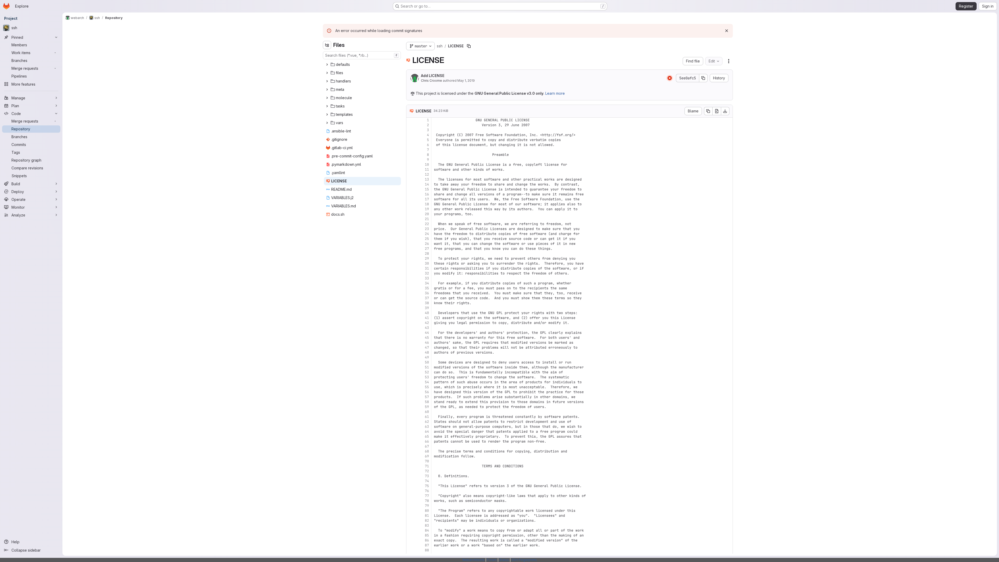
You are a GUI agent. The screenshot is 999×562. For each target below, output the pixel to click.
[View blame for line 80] (410, 510)
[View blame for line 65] (410, 436)
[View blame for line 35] (410, 288)
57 (427, 397)
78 (427, 501)
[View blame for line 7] (410, 149)
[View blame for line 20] (410, 214)
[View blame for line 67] (410, 446)
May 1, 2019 (466, 80)
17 (427, 199)
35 (427, 288)
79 (427, 505)
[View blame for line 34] (410, 283)
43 (427, 327)
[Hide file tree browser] (327, 45)
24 (427, 234)
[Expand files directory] (327, 73)
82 (427, 520)
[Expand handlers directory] (327, 81)
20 (427, 214)
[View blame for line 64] (410, 431)
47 (427, 347)
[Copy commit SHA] (703, 78)
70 (427, 461)
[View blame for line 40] (410, 312)
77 (427, 496)
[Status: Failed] (670, 78)
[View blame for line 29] (410, 258)
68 (427, 451)
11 (427, 169)
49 (427, 357)
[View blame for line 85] (410, 535)
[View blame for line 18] (410, 204)
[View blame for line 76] (410, 490)
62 (427, 421)
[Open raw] (717, 111)
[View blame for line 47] (410, 347)
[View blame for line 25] (410, 238)
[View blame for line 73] (410, 476)
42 (427, 323)
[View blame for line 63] (410, 426)
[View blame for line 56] (410, 391)
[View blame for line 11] (410, 169)
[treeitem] (362, 64)
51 (427, 367)
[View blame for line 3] (410, 129)
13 (427, 179)
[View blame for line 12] (410, 174)
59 (427, 407)
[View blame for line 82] (410, 520)
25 (427, 239)
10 (427, 164)
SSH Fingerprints (524, 560)
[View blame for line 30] (410, 263)
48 (427, 352)
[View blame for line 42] (410, 322)
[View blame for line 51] (410, 367)
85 (427, 535)
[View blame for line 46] (410, 342)
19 (427, 209)
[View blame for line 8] (410, 154)
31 (427, 268)
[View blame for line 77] (410, 495)
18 (427, 204)
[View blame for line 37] (410, 298)
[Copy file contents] (708, 111)
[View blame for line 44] (410, 332)
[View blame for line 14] (410, 184)
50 (427, 362)
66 (427, 441)
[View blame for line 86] (410, 540)
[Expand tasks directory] (327, 106)
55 (427, 387)
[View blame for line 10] (410, 164)
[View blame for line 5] (410, 139)
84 (427, 530)
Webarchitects (473, 560)
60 (427, 412)
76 (427, 491)
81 (427, 515)
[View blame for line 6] (410, 144)
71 (427, 466)
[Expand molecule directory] (327, 98)
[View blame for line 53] (410, 377)
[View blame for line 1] (410, 120)
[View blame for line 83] (410, 525)
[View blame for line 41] (410, 317)
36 (427, 293)
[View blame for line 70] (410, 461)
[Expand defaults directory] (327, 64)
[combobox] (362, 55)
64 (427, 431)
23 (427, 229)
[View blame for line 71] (410, 466)
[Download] (725, 111)
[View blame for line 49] (410, 357)
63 (427, 426)
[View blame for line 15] (410, 189)
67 (427, 446)
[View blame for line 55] (410, 387)
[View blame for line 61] (410, 416)
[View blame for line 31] (410, 268)
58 (427, 402)
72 (427, 471)
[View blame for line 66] (410, 441)
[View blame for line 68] (410, 451)
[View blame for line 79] (410, 505)
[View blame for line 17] (410, 199)
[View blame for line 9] (410, 159)
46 (427, 342)
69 (427, 456)
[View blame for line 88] (410, 550)
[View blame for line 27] (410, 248)
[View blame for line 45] (410, 337)
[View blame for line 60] (410, 411)
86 (427, 540)
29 (427, 258)
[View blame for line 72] (410, 471)
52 (427, 372)
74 (427, 481)
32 (427, 273)
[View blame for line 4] (410, 134)
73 (427, 476)
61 (427, 416)
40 (427, 313)
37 (427, 298)
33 (427, 278)
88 (427, 550)
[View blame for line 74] (410, 480)
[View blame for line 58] (410, 401)
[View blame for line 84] (410, 530)
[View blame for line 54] (410, 382)
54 (427, 382)
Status (504, 560)
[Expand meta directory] (327, 89)
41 (427, 318)
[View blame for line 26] (410, 243)
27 (427, 248)
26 (427, 243)
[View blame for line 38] (410, 303)
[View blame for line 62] (410, 421)
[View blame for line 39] (410, 307)
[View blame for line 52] (410, 372)
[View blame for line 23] (410, 228)
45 (427, 337)
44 (427, 332)
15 (427, 189)
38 (427, 303)
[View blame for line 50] (410, 362)
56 (427, 392)
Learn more (555, 93)
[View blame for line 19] (410, 209)
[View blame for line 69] (410, 456)
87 (427, 545)
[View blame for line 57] (410, 396)
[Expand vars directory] (327, 123)
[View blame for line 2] (410, 125)
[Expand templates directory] (327, 114)
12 (427, 174)
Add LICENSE (432, 75)
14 (427, 184)
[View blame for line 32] (410, 273)
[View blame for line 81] (410, 515)
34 (427, 283)
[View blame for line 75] (410, 485)
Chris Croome (431, 80)
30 (427, 263)
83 (427, 525)
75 (427, 486)
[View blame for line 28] (410, 253)
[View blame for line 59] (410, 406)
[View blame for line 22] (410, 223)
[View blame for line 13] (410, 179)
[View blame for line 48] (410, 352)
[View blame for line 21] (410, 218)
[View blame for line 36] (410, 293)
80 (427, 510)
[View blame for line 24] (410, 233)
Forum (492, 560)
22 (427, 224)
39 (427, 308)
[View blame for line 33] (410, 278)
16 (427, 194)
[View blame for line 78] (410, 500)
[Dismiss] (726, 31)
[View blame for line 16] (410, 194)
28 (427, 253)
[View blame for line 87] (410, 545)
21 (427, 219)
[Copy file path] (469, 46)
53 (427, 377)
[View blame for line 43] (410, 327)
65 (427, 436)
